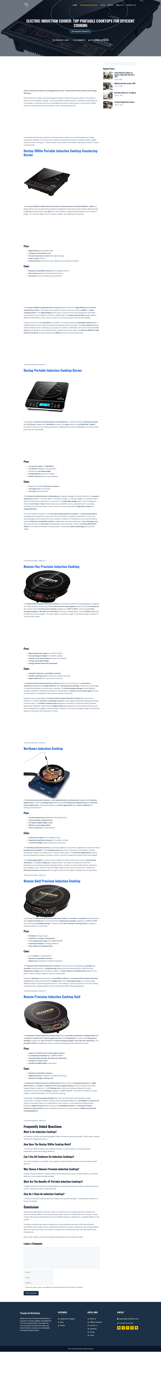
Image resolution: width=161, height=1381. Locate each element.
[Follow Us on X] (123, 1328)
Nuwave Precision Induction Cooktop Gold (52, 996)
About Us (93, 1319)
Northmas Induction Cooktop (43, 748)
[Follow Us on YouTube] (136, 1328)
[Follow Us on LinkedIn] (127, 1328)
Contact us (131, 5)
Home (75, 5)
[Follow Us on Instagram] (132, 1328)
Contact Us (93, 1325)
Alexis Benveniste (100, 40)
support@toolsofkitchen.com (129, 1319)
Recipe (110, 5)
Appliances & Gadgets (89, 5)
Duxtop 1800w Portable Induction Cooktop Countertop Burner (60, 152)
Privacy (92, 1332)
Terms (92, 1335)
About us (119, 5)
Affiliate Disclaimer (96, 1322)
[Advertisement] (62, 76)
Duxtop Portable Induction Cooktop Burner (53, 370)
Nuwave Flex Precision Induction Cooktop (51, 566)
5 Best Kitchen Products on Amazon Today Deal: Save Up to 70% (124, 74)
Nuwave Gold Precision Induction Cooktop (52, 880)
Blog (103, 5)
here (44, 364)
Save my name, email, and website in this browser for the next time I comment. (54, 1287)
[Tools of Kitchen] (26, 5)
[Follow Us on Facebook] (119, 1328)
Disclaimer (93, 1329)
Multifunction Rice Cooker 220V (124, 83)
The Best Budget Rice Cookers (124, 102)
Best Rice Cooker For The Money (125, 92)
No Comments (79, 40)
